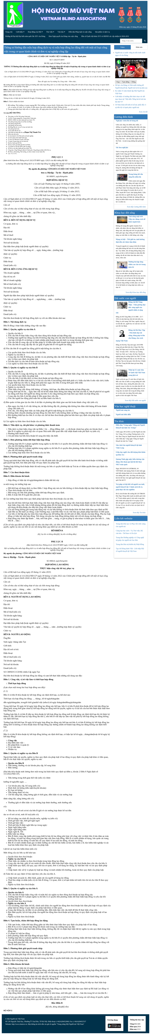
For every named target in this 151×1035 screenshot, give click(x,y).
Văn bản (61, 32)
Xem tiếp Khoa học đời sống (136, 292)
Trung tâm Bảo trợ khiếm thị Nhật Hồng (130, 544)
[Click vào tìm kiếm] (144, 41)
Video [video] (122, 47)
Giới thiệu (19, 32)
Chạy (118, 82)
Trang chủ (8, 32)
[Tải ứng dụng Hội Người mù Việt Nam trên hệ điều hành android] (114, 1026)
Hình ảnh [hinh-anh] (139, 47)
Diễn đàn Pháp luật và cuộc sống (80, 32)
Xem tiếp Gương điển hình (136, 207)
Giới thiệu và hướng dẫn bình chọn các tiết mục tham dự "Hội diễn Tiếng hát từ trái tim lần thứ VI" (130, 99)
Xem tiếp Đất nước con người (135, 400)
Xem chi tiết (143, 112)
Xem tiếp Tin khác (139, 512)
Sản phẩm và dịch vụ (102, 32)
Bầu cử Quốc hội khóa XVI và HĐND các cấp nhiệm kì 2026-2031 (105, 36)
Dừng (134, 82)
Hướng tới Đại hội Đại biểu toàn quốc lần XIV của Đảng (25, 36)
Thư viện (49, 32)
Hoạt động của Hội (35, 32)
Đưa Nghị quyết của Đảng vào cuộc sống (63, 36)
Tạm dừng (125, 82)
